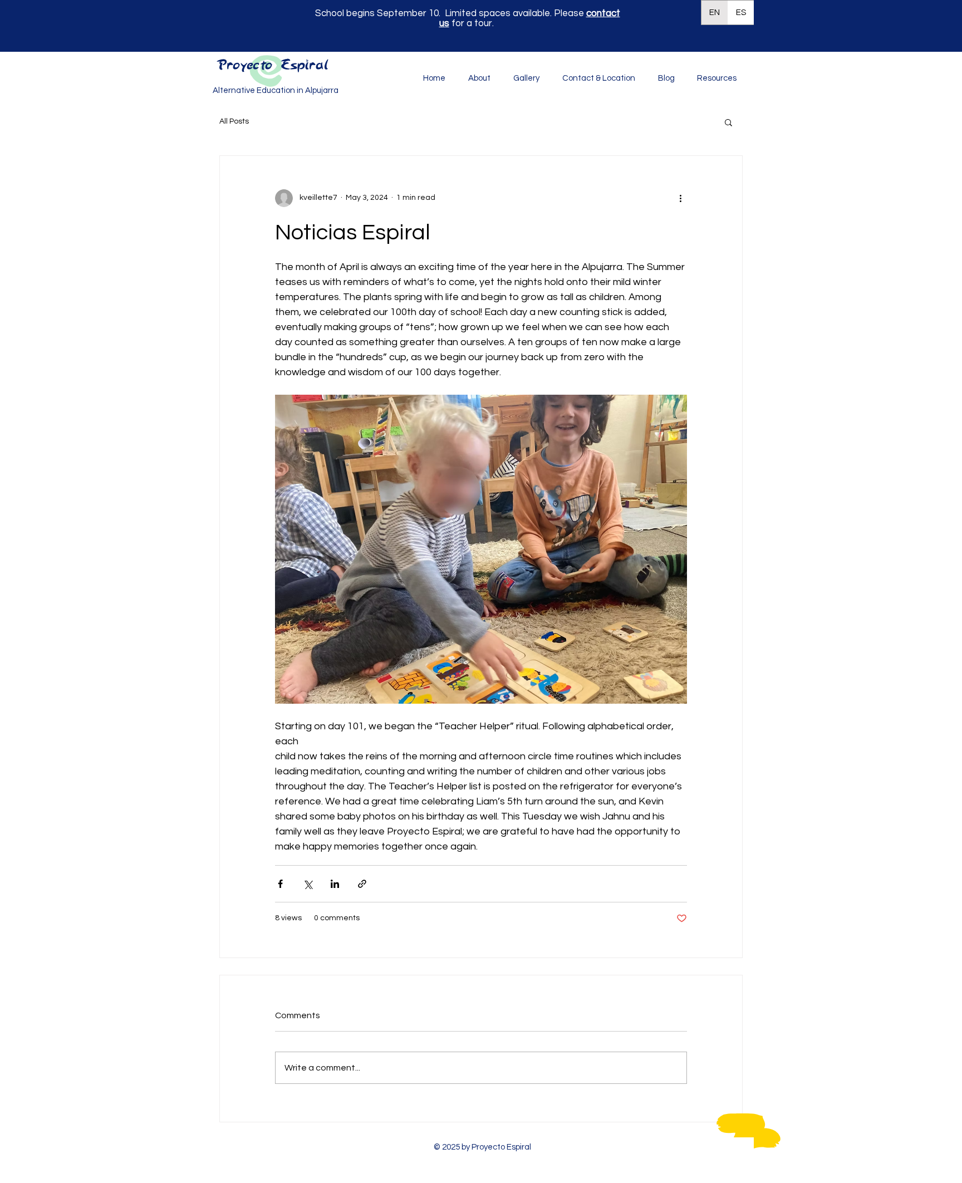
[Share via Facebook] (280, 883)
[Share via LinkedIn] (335, 883)
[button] (708, 78)
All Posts (234, 121)
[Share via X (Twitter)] (307, 883)
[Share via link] (362, 883)
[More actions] (680, 198)
